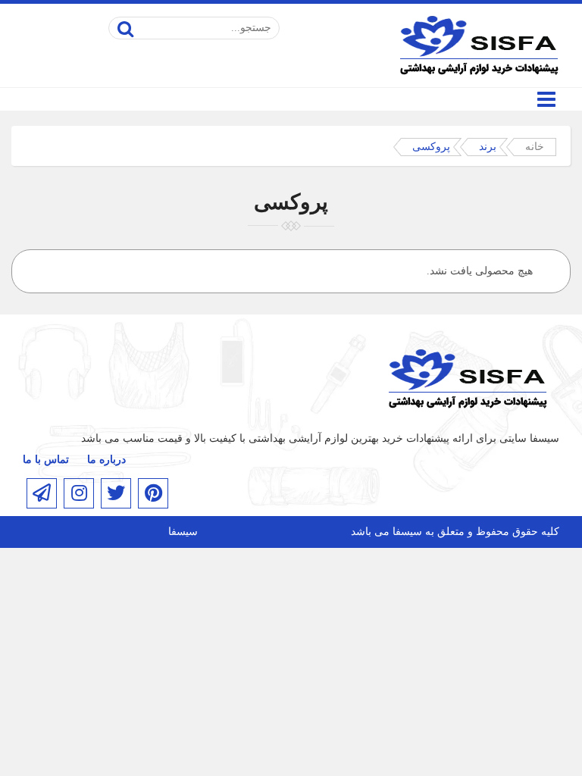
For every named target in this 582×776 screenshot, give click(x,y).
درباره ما (106, 459)
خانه (534, 146)
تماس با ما (46, 459)
